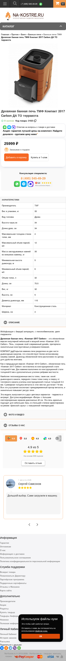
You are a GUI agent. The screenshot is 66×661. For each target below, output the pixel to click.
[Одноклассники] (6, 648)
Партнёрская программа (12, 579)
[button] (29, 524)
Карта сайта (6, 590)
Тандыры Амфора (9, 615)
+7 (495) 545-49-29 (29, 3)
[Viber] (15, 648)
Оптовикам (5, 546)
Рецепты (4, 608)
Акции (3, 604)
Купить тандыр (7, 612)
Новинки (4, 619)
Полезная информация (11, 623)
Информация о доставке (12, 553)
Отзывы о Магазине (9, 586)
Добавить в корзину (16, 157)
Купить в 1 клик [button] (39, 157)
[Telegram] (10, 648)
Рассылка (5, 641)
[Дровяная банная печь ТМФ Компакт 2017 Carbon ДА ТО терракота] (33, 76)
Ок (40, 636)
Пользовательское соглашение (15, 557)
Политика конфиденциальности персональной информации (30, 561)
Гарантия (4, 542)
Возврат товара (7, 572)
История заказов (8, 637)
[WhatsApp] (19, 648)
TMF (37, 205)
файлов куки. (41, 630)
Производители (7, 601)
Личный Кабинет (8, 634)
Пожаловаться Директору (12, 575)
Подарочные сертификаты (13, 583)
